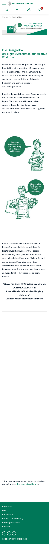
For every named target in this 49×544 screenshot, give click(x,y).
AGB (4, 510)
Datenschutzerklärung (27, 484)
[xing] (9, 533)
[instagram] (14, 533)
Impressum (7, 514)
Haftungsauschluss (11, 522)
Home (5, 17)
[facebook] (4, 533)
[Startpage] (26, 3)
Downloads (7, 506)
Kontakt (6, 526)
